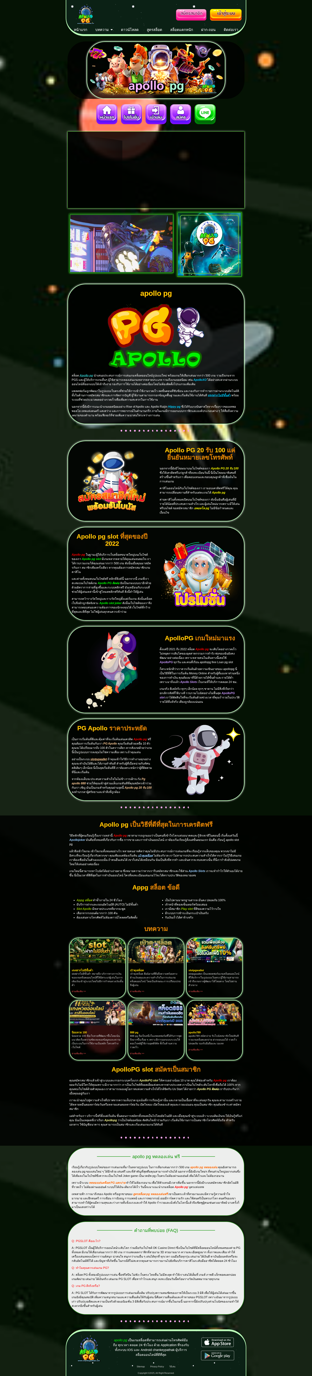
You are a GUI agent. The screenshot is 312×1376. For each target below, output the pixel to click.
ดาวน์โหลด (130, 30)
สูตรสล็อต (154, 30)
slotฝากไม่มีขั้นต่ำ (219, 395)
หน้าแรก (80, 30)
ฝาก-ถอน (208, 30)
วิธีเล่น (172, 1366)
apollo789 (194, 1032)
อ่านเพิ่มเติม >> (79, 991)
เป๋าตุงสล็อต (145, 855)
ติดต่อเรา (231, 30)
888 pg (134, 1032)
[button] (74, 170)
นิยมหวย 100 (79, 1032)
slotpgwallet (98, 759)
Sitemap (141, 1366)
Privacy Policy (157, 1366)
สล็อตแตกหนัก (181, 30)
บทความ (102, 30)
